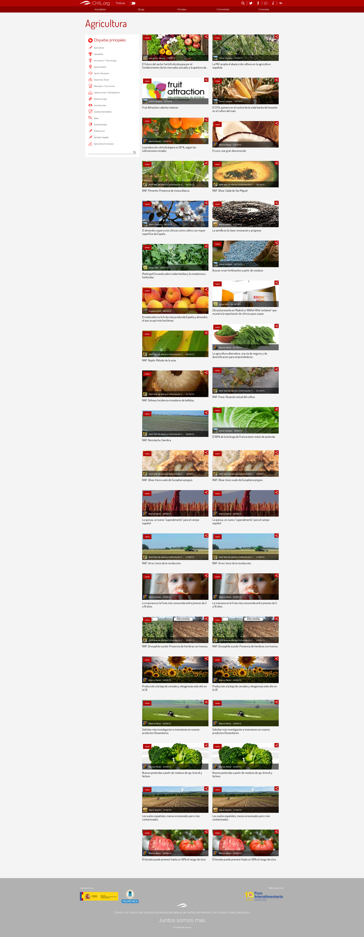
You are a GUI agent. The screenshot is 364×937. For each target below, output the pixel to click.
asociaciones (100, 105)
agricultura (99, 48)
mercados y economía (104, 86)
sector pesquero (101, 73)
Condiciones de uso (182, 927)
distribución (99, 131)
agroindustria (100, 67)
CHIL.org (101, 3)
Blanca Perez (155, 141)
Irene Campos (155, 101)
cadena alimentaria (102, 112)
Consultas (263, 9)
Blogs (141, 9)
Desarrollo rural (101, 80)
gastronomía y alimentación (107, 92)
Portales (182, 9)
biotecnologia (100, 99)
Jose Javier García (157, 58)
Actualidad (100, 9)
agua (96, 118)
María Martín (225, 224)
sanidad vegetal (101, 137)
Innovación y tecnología (105, 60)
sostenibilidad (100, 124)
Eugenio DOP (155, 311)
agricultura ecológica (104, 144)
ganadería (98, 54)
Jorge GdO (154, 267)
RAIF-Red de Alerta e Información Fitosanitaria (166, 184)
